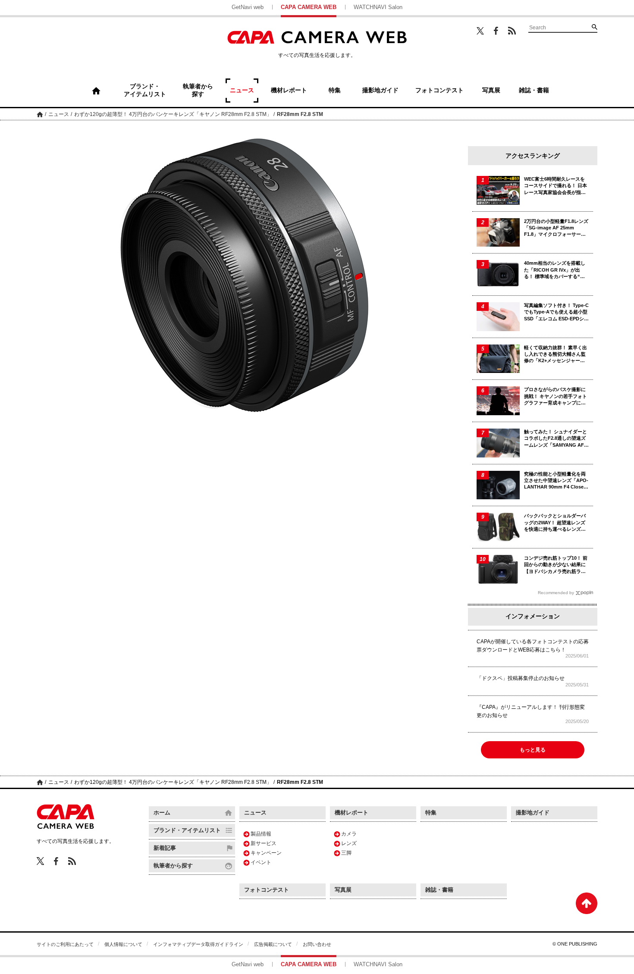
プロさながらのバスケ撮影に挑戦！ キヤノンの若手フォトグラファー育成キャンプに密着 (555, 396)
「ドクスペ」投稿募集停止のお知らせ (521, 678)
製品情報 (261, 834)
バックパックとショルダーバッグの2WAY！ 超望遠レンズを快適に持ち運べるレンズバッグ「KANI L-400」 (555, 522)
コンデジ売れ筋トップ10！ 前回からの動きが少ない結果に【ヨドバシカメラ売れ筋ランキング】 (555, 565)
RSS (512, 30)
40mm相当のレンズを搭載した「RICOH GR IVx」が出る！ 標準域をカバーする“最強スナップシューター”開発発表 (556, 270)
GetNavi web (248, 7)
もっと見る (533, 750)
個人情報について (123, 944)
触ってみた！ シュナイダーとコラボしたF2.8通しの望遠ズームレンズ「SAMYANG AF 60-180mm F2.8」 (555, 438)
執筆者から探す (173, 865)
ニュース (58, 114)
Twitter (480, 30)
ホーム (40, 114)
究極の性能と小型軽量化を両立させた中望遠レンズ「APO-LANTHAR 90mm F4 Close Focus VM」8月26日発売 (556, 481)
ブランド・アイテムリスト (187, 830)
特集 (430, 812)
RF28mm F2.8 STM (300, 114)
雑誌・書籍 (439, 889)
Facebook (496, 31)
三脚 (346, 853)
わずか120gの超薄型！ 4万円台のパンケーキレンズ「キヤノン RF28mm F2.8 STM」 (173, 114)
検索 (594, 27)
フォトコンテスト (266, 889)
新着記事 (165, 848)
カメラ (349, 834)
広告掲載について (273, 944)
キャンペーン (266, 853)
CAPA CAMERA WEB (308, 7)
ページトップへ (586, 903)
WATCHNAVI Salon (378, 7)
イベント (261, 862)
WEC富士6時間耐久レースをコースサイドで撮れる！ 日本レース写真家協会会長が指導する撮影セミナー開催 (555, 186)
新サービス (263, 843)
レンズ (349, 843)
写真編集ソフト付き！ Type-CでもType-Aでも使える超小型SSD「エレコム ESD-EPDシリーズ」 (556, 312)
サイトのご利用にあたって (65, 944)
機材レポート (351, 812)
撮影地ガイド (532, 812)
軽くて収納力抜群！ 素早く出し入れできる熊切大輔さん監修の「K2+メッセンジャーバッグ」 (555, 354)
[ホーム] (96, 90)
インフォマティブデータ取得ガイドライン (198, 944)
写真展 (343, 889)
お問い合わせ (317, 944)
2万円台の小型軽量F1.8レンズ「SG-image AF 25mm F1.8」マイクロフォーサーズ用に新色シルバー (556, 228)
